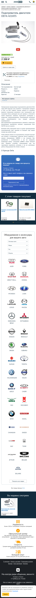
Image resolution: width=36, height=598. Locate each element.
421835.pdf (4, 100)
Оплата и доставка (15, 561)
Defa (23, 488)
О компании (6, 561)
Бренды (10, 563)
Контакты (25, 563)
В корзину (8, 63)
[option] (10, 49)
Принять (5, 594)
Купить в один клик (8, 67)
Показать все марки (18, 481)
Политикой (15, 591)
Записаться (7, 80)
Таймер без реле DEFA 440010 (26, 209)
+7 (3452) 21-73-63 (11, 170)
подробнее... (21, 76)
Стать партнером (17, 563)
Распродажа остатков (27, 561)
